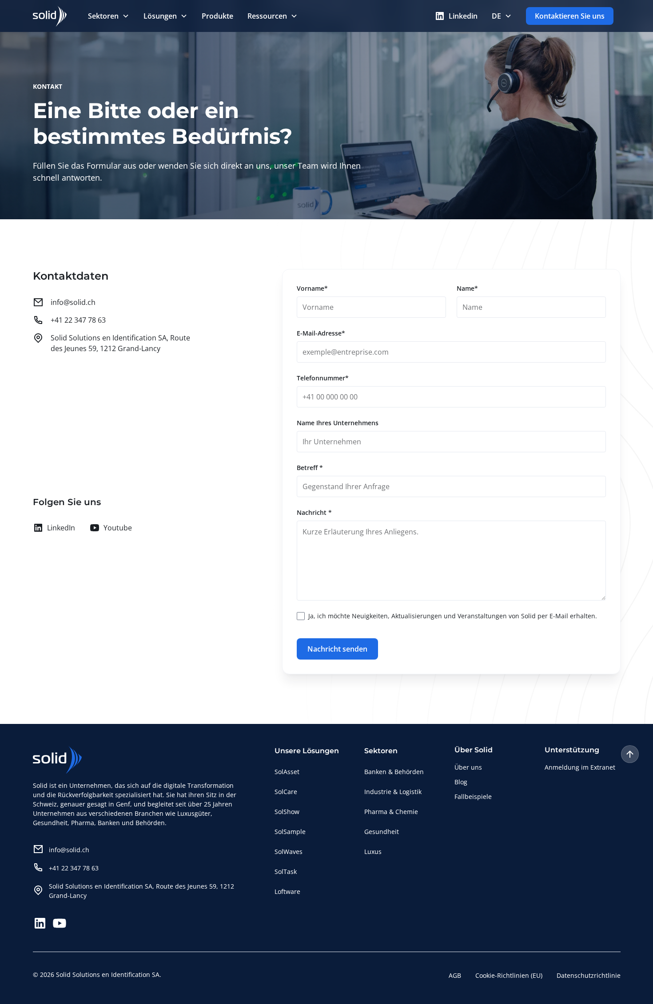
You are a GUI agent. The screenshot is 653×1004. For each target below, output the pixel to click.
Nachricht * (314, 512)
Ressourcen (267, 16)
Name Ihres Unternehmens (337, 423)
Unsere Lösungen (307, 751)
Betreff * (310, 467)
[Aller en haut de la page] (630, 754)
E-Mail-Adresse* (321, 333)
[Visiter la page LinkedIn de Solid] (40, 923)
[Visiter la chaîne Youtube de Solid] (59, 923)
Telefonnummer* (323, 378)
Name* (467, 288)
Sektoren (103, 16)
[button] (108, 16)
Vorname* (312, 288)
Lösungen (160, 16)
